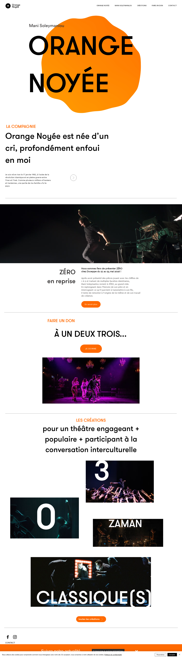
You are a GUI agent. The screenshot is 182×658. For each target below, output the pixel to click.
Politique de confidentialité (113, 655)
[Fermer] (179, 654)
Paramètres (160, 655)
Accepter (172, 655)
